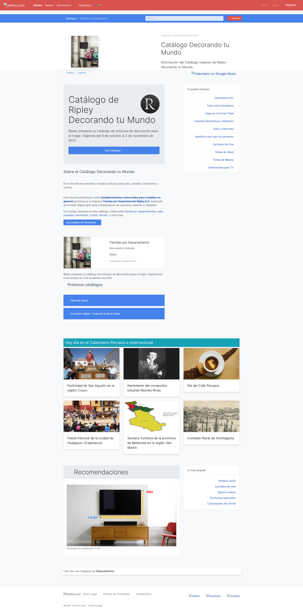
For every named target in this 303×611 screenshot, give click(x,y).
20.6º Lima (269, 5)
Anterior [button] (70, 73)
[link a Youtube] (233, 595)
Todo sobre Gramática (221, 105)
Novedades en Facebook (81, 222)
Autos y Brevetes (224, 128)
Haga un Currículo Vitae (220, 113)
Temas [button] (48, 5)
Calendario (84, 5)
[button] (98, 5)
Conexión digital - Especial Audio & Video (96, 313)
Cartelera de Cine (224, 144)
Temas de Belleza (224, 159)
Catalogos (71, 18)
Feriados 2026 (227, 480)
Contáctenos (143, 594)
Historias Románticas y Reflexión (214, 121)
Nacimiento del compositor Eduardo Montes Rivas (147, 388)
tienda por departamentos (140, 211)
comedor (68, 215)
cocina (93, 215)
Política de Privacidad (116, 594)
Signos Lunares (226, 492)
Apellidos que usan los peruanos (215, 136)
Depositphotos (105, 571)
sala (160, 211)
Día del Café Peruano (203, 385)
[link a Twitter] (194, 595)
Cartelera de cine (225, 486)
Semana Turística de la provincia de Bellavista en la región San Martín (151, 443)
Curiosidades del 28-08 (221, 503)
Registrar (291, 4)
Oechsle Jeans (80, 300)
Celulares (235, 18)
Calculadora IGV (224, 97)
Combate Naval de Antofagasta (210, 438)
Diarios (37, 5)
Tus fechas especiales (223, 497)
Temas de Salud (225, 152)
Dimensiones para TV (221, 167)
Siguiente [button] (82, 73)
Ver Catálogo (113, 150)
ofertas (103, 215)
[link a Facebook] (213, 595)
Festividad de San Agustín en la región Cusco (90, 388)
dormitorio (81, 215)
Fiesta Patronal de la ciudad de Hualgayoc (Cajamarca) (90, 440)
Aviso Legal (90, 594)
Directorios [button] (63, 5)
